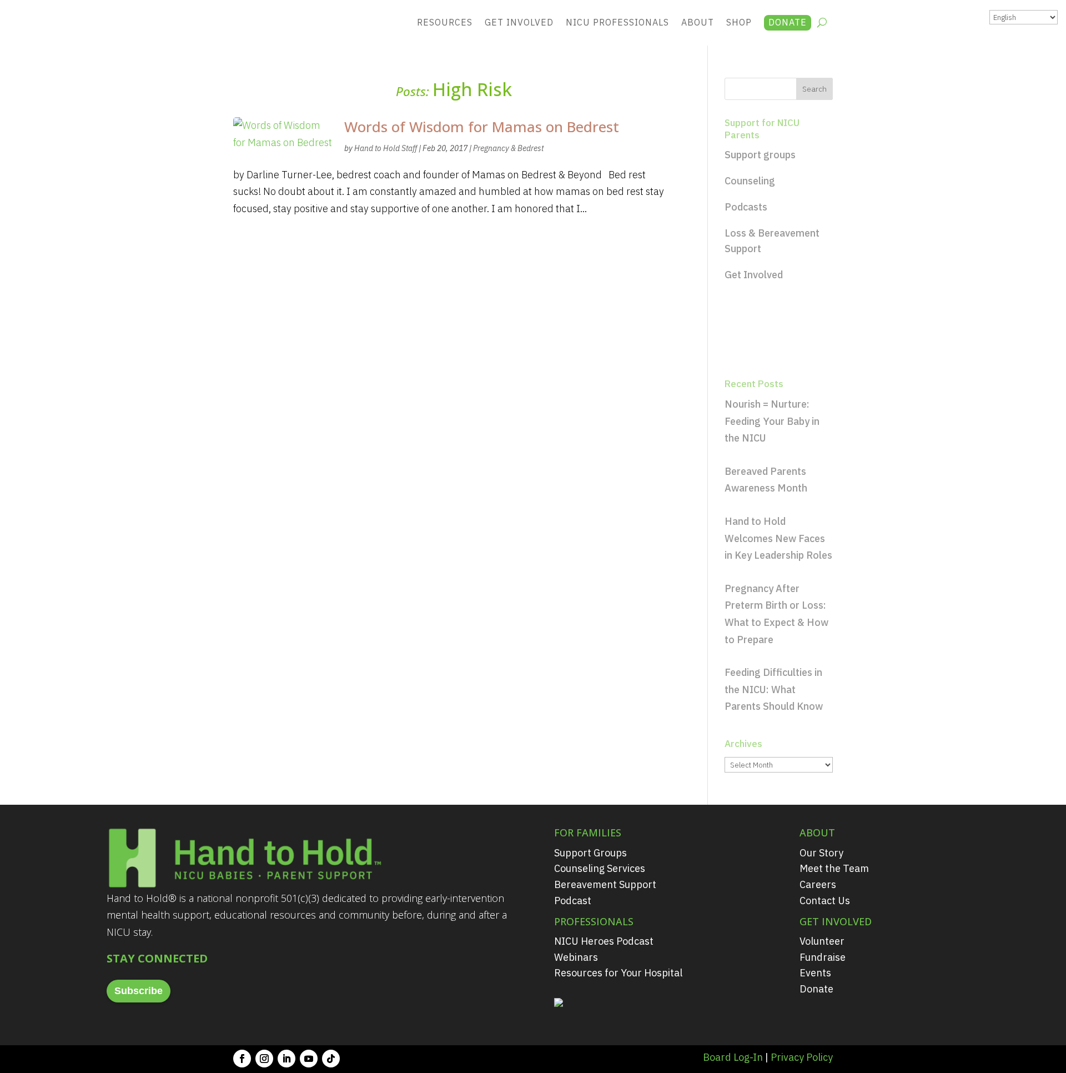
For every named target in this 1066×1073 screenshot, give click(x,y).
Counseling (750, 180)
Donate (787, 22)
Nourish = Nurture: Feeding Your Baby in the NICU (772, 421)
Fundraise (823, 957)
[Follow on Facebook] (242, 1058)
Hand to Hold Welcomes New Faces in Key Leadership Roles (778, 538)
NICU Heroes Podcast (603, 941)
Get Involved (519, 22)
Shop (739, 22)
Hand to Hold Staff (385, 148)
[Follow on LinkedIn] (286, 1058)
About (697, 22)
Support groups (760, 154)
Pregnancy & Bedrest (508, 148)
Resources (444, 22)
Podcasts (746, 206)
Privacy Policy (802, 1057)
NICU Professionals (617, 22)
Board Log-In (733, 1057)
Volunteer (822, 941)
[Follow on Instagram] (264, 1058)
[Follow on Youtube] (309, 1058)
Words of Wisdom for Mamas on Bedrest (481, 127)
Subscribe (138, 990)
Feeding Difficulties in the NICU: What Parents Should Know (774, 689)
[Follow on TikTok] (331, 1058)
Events (815, 972)
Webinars (576, 957)
